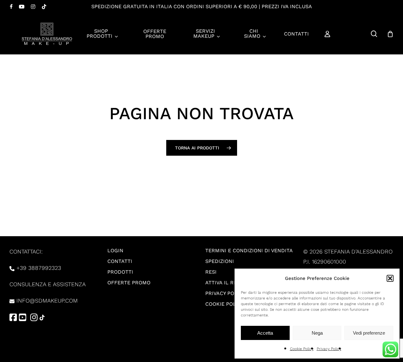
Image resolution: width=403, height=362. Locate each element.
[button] (390, 278)
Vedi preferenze (369, 333)
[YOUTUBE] (22, 6)
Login (115, 250)
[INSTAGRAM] (33, 6)
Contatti (119, 261)
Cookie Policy (302, 349)
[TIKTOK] (44, 6)
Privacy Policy (329, 349)
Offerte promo (128, 283)
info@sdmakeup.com (47, 300)
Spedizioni (219, 261)
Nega (317, 333)
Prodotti (120, 272)
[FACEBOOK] (11, 6)
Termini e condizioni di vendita (249, 250)
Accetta (265, 333)
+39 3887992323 (38, 268)
